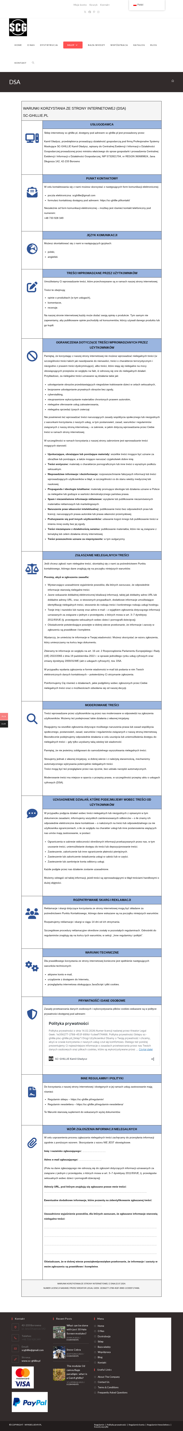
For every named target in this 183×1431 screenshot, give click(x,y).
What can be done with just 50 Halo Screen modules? (77, 1329)
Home (101, 1325)
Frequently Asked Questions (112, 1392)
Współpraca (104, 1352)
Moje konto (80, 4)
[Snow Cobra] (59, 1352)
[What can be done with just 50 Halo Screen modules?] (59, 1332)
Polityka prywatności (116, 1424)
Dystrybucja (104, 1336)
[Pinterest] (94, 12)
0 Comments (73, 1340)
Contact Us (103, 1382)
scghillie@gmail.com (33, 1350)
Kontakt (104, 4)
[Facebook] (89, 12)
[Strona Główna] (173, 80)
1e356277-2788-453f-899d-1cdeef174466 (119, 1288)
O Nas (101, 1331)
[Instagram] (98, 12)
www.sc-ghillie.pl (31, 1360)
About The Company (109, 1376)
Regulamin (99, 1424)
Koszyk (94, 4)
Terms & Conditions (108, 1387)
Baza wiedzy (104, 1346)
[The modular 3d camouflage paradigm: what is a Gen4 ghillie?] (59, 1375)
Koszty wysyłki (101, 1426)
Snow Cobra (74, 1349)
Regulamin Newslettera (158, 1424)
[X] (85, 12)
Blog (100, 1357)
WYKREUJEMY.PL (33, 1424)
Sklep (100, 1341)
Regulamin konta (137, 1424)
